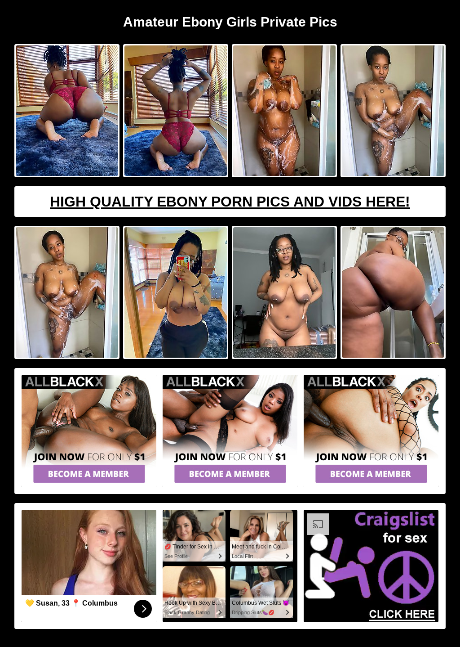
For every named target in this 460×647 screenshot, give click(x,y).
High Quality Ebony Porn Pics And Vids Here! (230, 201)
